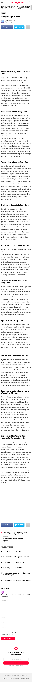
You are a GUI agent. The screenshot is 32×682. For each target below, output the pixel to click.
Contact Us (16, 680)
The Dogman (16, 2)
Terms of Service (14, 678)
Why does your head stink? (11, 567)
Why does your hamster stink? (13, 562)
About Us (5, 678)
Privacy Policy (25, 678)
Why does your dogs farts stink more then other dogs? (15, 574)
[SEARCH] (30, 2)
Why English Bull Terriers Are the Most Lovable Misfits (24, 7)
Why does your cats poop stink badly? (16, 580)
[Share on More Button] (28, 27)
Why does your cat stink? (11, 551)
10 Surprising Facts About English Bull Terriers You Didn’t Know (8, 7)
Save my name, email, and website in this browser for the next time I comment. (15, 633)
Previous (1, 7)
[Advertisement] (16, 49)
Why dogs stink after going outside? (15, 557)
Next (31, 7)
